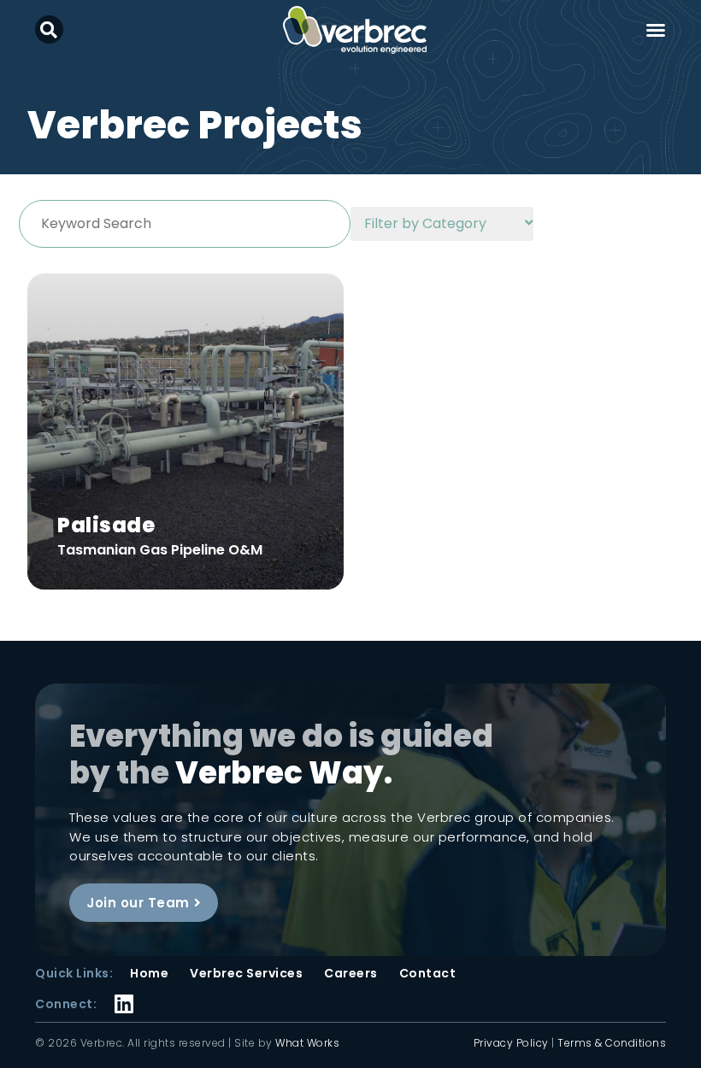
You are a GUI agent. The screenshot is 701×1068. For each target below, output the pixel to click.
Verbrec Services (246, 973)
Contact (428, 973)
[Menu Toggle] (655, 30)
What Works (307, 1043)
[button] (49, 29)
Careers (351, 973)
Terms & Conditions (611, 1043)
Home (149, 973)
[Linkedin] (124, 992)
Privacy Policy (511, 1043)
